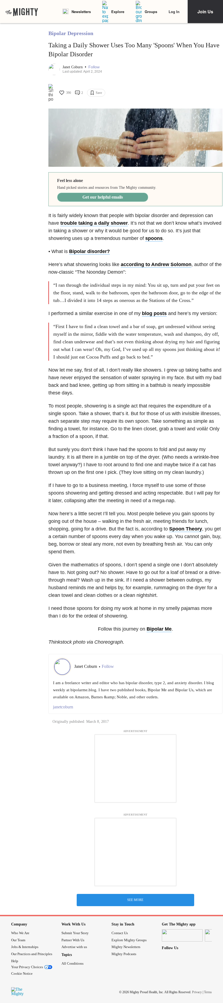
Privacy (197, 992)
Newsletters (81, 11)
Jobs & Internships (24, 947)
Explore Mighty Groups (129, 940)
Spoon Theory (185, 529)
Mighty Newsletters (126, 947)
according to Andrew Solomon (156, 264)
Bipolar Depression (70, 33)
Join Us (205, 11)
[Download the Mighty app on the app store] (182, 935)
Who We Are (20, 933)
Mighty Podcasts (124, 954)
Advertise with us (74, 947)
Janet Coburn (73, 67)
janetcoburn (63, 707)
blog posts (154, 313)
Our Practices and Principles (31, 954)
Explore (117, 11)
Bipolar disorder (88, 251)
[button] (94, 67)
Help (14, 961)
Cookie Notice (22, 973)
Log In (174, 11)
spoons (154, 238)
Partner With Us (72, 940)
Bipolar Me (159, 629)
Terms (208, 992)
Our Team (18, 940)
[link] (21, 11)
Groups (151, 11)
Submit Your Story (75, 933)
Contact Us (120, 933)
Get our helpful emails (102, 197)
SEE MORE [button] (135, 900)
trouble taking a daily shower (94, 223)
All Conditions (72, 963)
